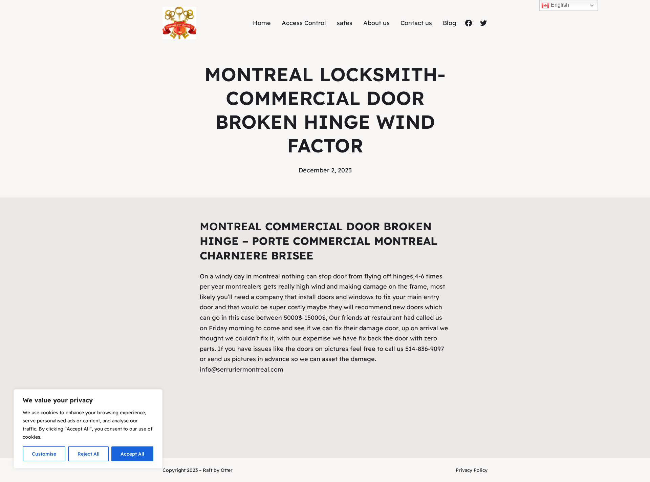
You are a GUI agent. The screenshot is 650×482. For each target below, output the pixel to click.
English (559, 5)
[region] (88, 428)
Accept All (132, 454)
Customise (44, 454)
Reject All (89, 454)
